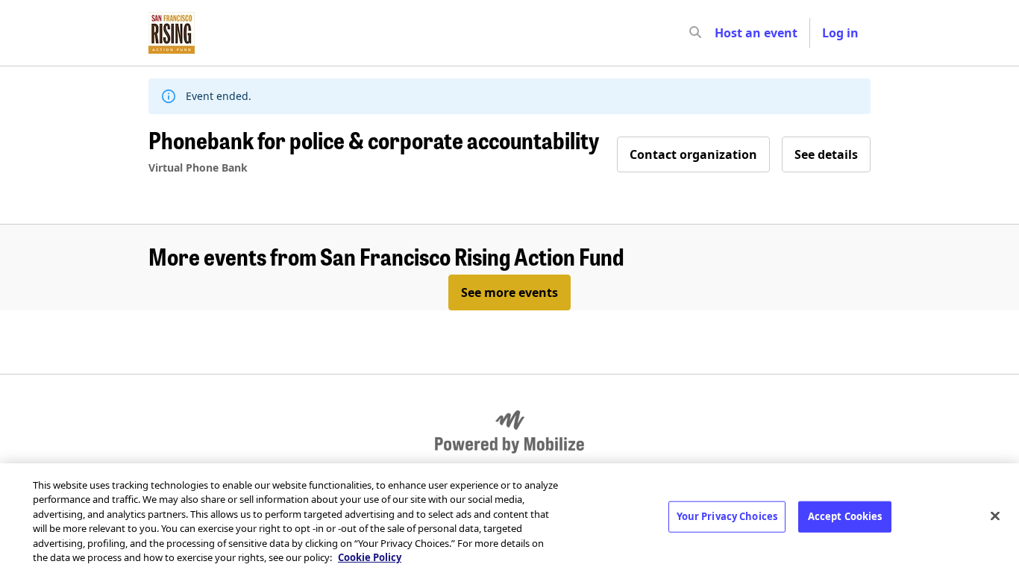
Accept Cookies (845, 516)
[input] (722, 33)
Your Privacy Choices (727, 516)
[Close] (995, 516)
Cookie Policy (369, 557)
